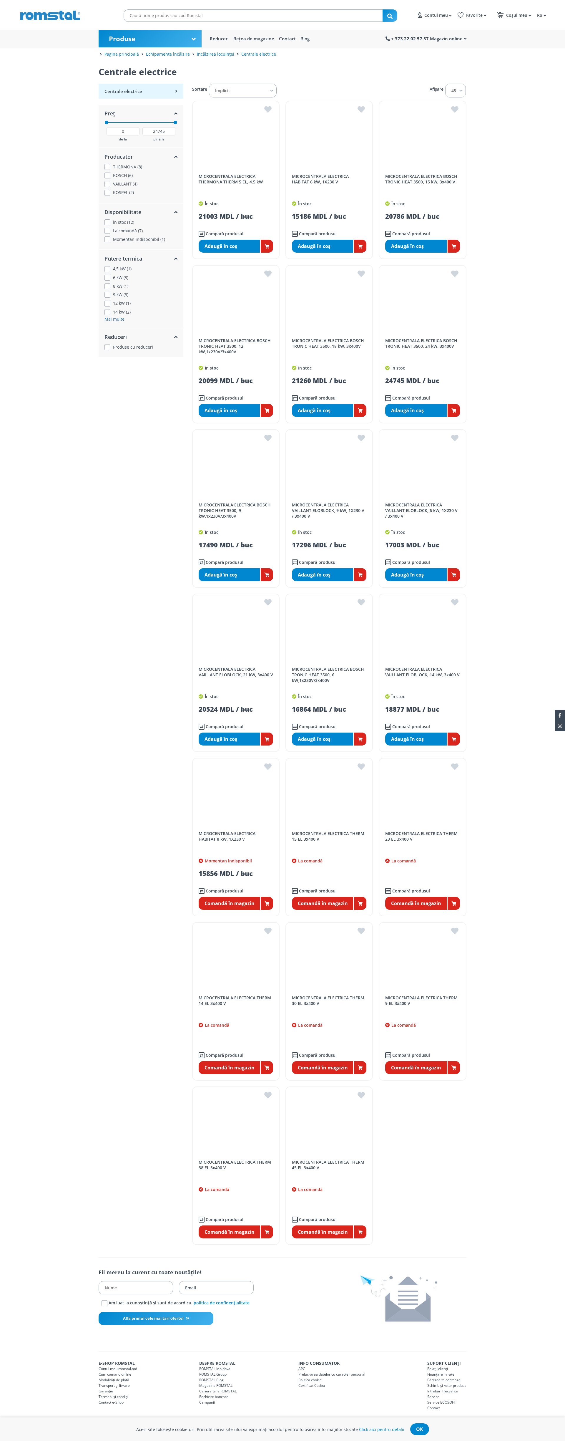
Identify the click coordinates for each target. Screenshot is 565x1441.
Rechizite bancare (213, 1396)
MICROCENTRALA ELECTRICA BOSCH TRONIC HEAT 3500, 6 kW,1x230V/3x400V (328, 674)
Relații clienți (437, 1368)
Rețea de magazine (253, 39)
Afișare (436, 89)
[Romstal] (62, 14)
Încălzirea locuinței (215, 54)
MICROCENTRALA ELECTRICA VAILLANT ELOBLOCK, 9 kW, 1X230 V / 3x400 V (328, 510)
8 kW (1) (120, 286)
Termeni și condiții (114, 1396)
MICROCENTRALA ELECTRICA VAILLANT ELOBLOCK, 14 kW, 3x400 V (422, 672)
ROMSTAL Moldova (214, 1368)
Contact (287, 39)
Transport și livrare (114, 1385)
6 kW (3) (120, 277)
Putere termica (123, 258)
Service (433, 1396)
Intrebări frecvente (442, 1391)
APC (301, 1368)
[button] (540, 15)
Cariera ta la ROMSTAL (218, 1391)
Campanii (207, 1402)
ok (419, 1429)
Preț (109, 113)
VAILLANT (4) (125, 184)
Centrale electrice (258, 54)
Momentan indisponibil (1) (139, 239)
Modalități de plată (114, 1379)
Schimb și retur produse (446, 1385)
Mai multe (114, 319)
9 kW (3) (120, 294)
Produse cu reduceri (133, 347)
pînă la (158, 139)
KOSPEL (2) (123, 192)
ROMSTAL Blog (211, 1379)
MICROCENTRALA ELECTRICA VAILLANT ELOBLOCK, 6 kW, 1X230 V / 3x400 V (421, 510)
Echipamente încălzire (168, 54)
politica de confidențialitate (222, 1303)
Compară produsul (224, 233)
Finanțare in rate (440, 1374)
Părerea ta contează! (444, 1379)
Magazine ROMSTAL (215, 1385)
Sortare (199, 89)
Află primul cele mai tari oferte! (154, 1318)
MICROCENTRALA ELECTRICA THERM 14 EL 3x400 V (235, 1000)
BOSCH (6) (123, 175)
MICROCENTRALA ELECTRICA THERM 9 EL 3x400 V (421, 1000)
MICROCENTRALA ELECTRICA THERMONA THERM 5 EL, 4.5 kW (231, 179)
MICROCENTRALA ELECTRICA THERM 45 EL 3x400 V (328, 1164)
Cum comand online (115, 1374)
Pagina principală (121, 54)
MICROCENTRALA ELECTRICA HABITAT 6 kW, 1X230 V (320, 179)
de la (123, 139)
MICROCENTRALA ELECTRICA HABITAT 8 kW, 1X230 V (227, 836)
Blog (305, 39)
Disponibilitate (122, 212)
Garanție (106, 1391)
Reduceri (219, 39)
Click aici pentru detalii (381, 1429)
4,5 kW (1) (122, 268)
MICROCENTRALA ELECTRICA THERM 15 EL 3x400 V (328, 836)
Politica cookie (310, 1379)
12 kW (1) (122, 303)
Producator (118, 156)
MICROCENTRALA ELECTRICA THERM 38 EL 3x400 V (235, 1164)
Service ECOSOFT (441, 1402)
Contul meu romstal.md (118, 1368)
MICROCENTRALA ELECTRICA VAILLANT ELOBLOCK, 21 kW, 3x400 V (236, 672)
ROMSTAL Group (213, 1374)
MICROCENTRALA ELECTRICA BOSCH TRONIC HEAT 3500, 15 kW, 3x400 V (421, 179)
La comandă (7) (128, 230)
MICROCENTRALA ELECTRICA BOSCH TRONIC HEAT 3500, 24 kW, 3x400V (421, 343)
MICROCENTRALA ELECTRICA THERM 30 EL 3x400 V (328, 1000)
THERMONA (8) (127, 167)
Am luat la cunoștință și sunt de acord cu (178, 1303)
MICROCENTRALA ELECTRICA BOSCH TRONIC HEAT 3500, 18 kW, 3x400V (328, 343)
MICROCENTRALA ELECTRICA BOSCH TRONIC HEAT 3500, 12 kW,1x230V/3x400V (235, 346)
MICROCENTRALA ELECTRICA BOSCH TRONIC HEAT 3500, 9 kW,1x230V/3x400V (235, 510)
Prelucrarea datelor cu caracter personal (331, 1374)
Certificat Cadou (311, 1385)
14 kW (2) (122, 312)
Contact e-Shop (111, 1402)
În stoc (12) (123, 222)
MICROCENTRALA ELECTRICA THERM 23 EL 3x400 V (421, 836)
